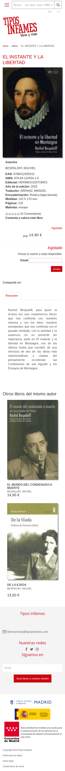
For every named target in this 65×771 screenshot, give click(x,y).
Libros (15, 46)
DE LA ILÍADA (16, 584)
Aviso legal (8, 761)
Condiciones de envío (13, 766)
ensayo (23, 207)
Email (24, 260)
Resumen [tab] (12, 295)
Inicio (5, 46)
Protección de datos (12, 755)
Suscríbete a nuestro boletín (32, 678)
